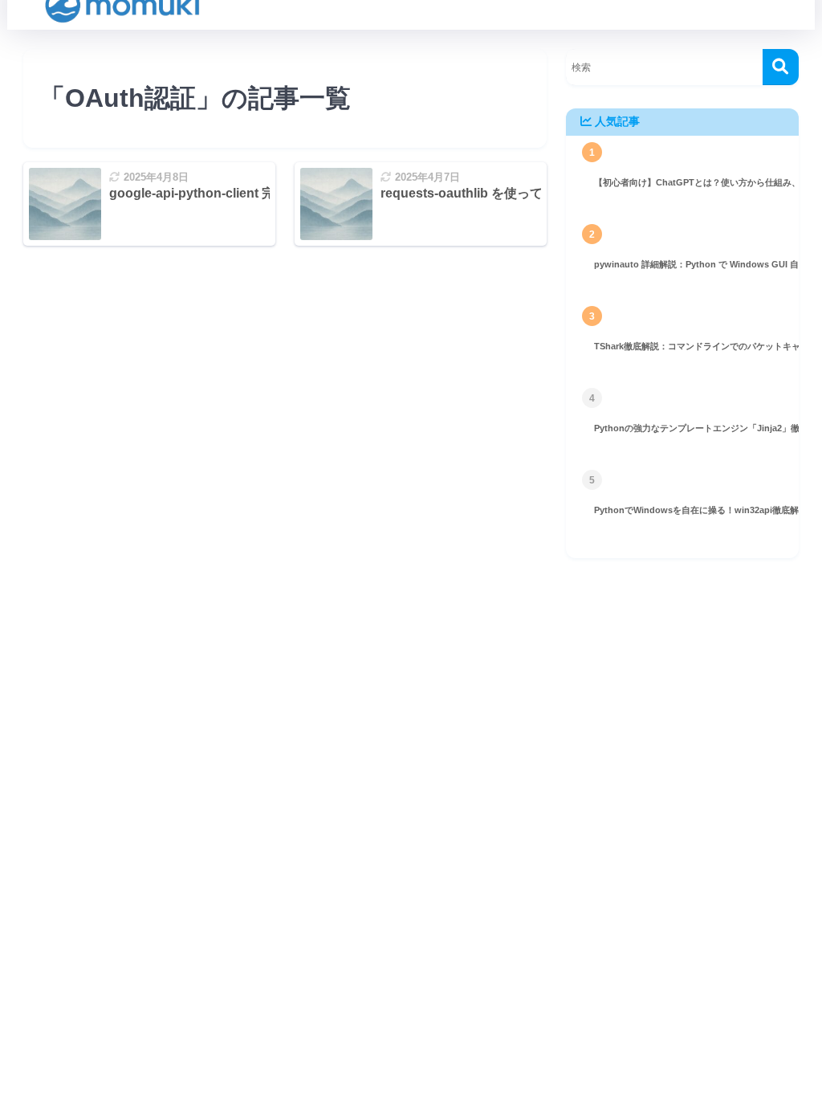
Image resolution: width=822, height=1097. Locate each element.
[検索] (781, 67)
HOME (420, 629)
